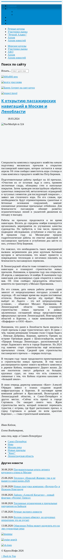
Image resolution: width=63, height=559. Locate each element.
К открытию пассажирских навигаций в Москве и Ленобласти (28, 106)
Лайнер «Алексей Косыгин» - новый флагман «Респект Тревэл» (27, 496)
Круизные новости (24, 11)
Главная (12, 5)
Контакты (13, 20)
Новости (12, 8)
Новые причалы (17, 450)
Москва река (15, 447)
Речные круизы (16, 28)
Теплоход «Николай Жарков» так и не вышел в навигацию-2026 (28, 479)
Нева (10, 444)
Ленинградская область (21, 456)
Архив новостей (17, 40)
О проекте (13, 17)
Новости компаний (24, 14)
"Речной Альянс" (17, 34)
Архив (11, 37)
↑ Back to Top (8, 556)
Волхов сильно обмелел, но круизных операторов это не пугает (28, 519)
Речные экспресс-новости (28, 511)
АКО (10, 51)
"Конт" (12, 453)
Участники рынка (17, 31)
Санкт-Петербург (17, 441)
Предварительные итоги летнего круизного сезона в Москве (25, 471)
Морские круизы (17, 46)
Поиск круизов (16, 23)
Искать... (6, 70)
